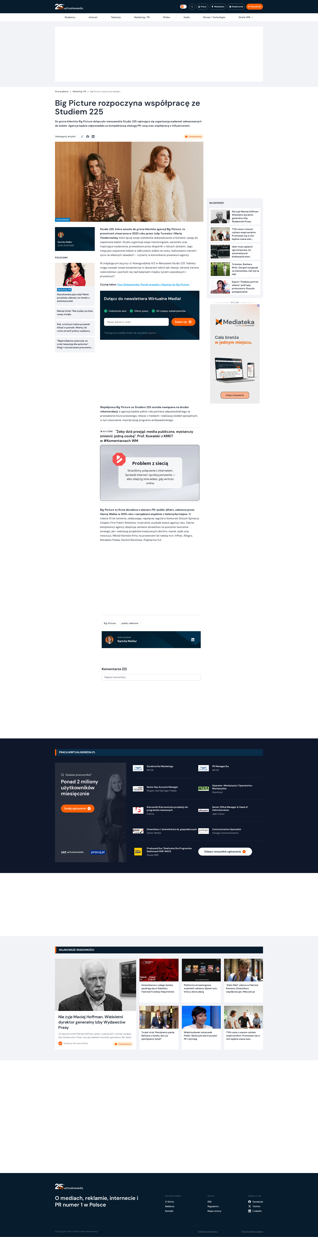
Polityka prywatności (208, 1231)
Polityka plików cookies (252, 1231)
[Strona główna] (69, 7)
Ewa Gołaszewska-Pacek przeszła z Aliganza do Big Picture (153, 284)
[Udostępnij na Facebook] (89, 136)
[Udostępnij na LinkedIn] (93, 136)
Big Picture (110, 623)
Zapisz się (181, 322)
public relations (129, 623)
